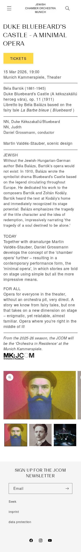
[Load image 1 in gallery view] (16, 435)
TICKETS (18, 58)
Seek (12, 501)
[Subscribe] (67, 488)
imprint (14, 511)
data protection (20, 521)
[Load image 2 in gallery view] (40, 435)
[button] (9, 8)
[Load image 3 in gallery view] (65, 435)
